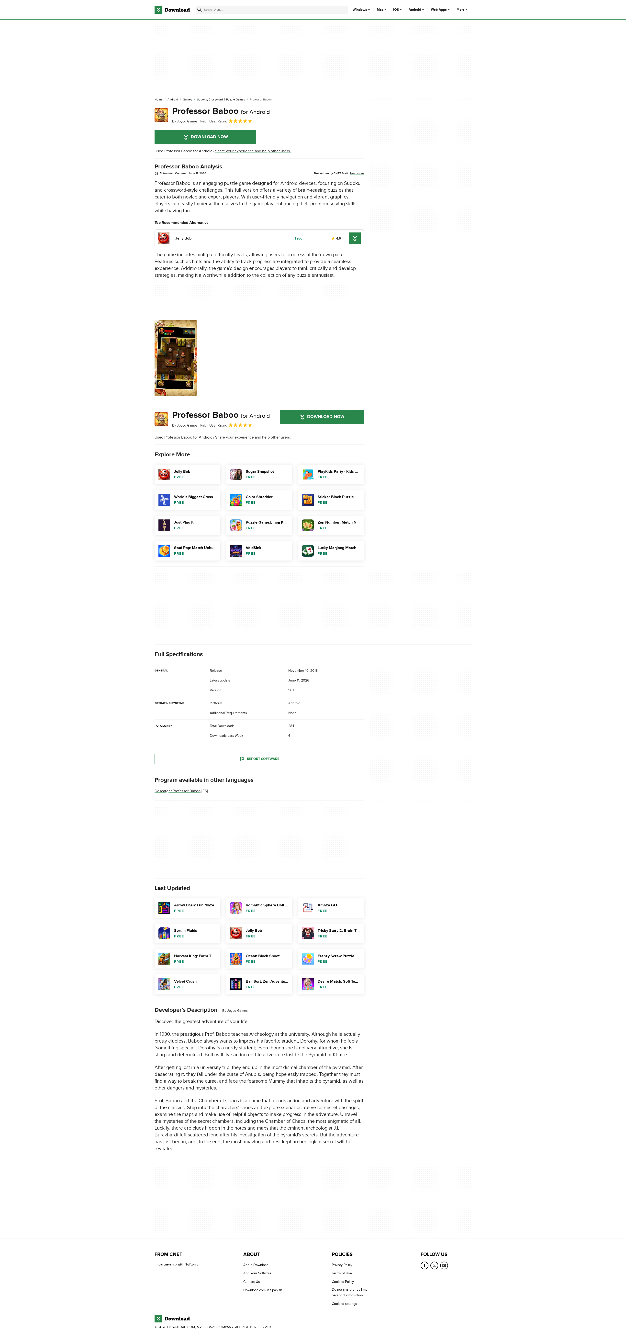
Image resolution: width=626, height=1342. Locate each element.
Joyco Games (237, 1011)
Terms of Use (342, 1273)
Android (415, 9)
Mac (380, 9)
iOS (396, 9)
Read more (357, 173)
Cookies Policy (343, 1282)
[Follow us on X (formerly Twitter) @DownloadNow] (434, 1265)
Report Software (263, 759)
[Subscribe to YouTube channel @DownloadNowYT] (444, 1265)
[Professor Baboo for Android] (161, 115)
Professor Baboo (221, 111)
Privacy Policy (342, 1265)
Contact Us (251, 1282)
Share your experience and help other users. (253, 151)
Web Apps (439, 9)
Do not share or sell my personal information (349, 1293)
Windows (360, 9)
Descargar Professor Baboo (178, 791)
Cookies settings (344, 1304)
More (461, 10)
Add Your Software (257, 1273)
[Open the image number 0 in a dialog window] (176, 358)
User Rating (218, 121)
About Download (255, 1265)
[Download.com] (172, 10)
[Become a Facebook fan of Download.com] (424, 1265)
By (185, 121)
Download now (209, 137)
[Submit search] (199, 10)
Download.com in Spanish (262, 1290)
